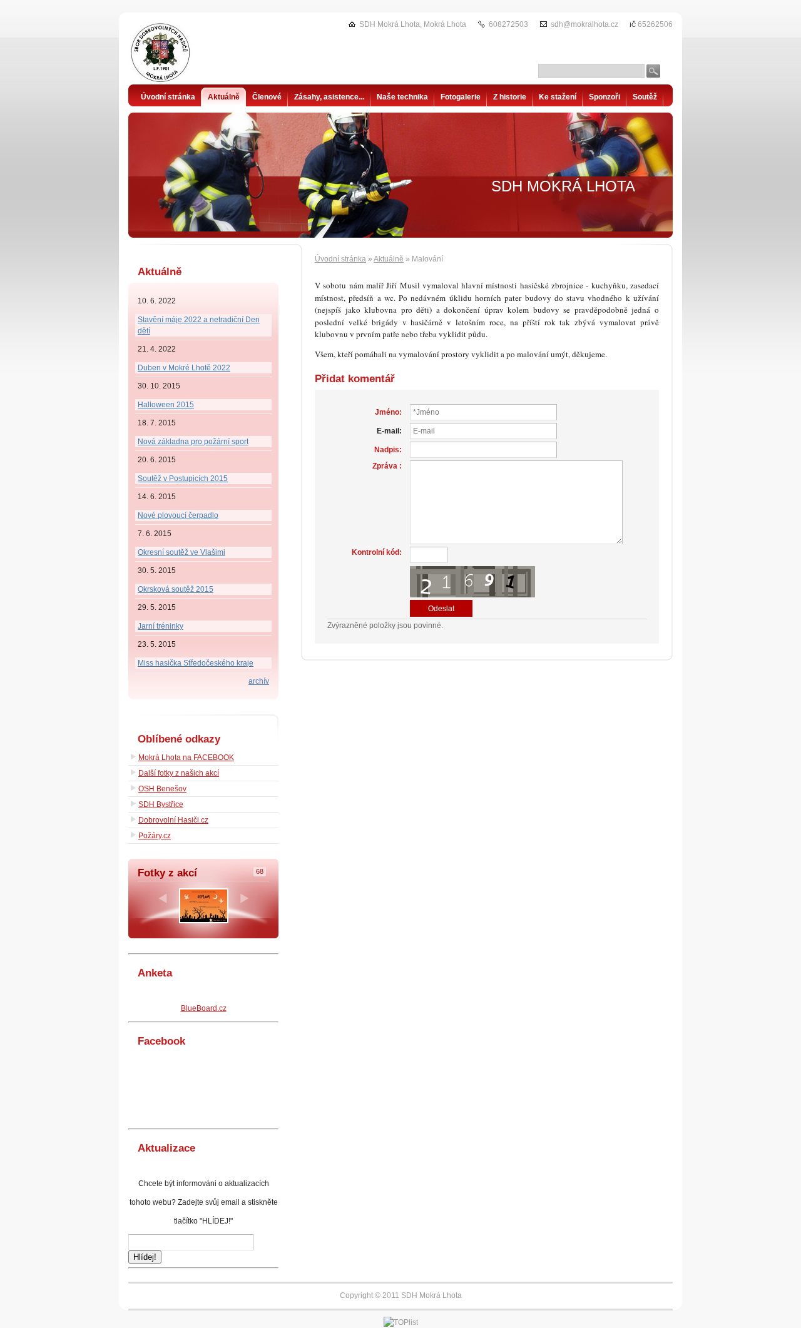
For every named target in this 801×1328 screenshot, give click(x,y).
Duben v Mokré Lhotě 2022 (184, 367)
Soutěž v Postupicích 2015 (183, 478)
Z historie (509, 97)
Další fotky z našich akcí (178, 773)
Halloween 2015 (166, 404)
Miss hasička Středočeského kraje (195, 663)
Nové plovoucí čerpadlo (178, 515)
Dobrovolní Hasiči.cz (173, 820)
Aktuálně (389, 259)
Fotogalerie (461, 97)
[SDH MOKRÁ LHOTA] (190, 53)
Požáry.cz (154, 835)
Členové (267, 97)
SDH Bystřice (160, 804)
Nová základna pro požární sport (193, 441)
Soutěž (645, 97)
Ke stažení (557, 97)
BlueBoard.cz (204, 1008)
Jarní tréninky (160, 626)
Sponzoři (604, 97)
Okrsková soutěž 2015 (175, 589)
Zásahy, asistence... (329, 97)
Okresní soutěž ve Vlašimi (181, 552)
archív (258, 681)
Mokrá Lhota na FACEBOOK (186, 757)
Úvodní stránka (340, 259)
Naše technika (402, 97)
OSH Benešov (162, 788)
